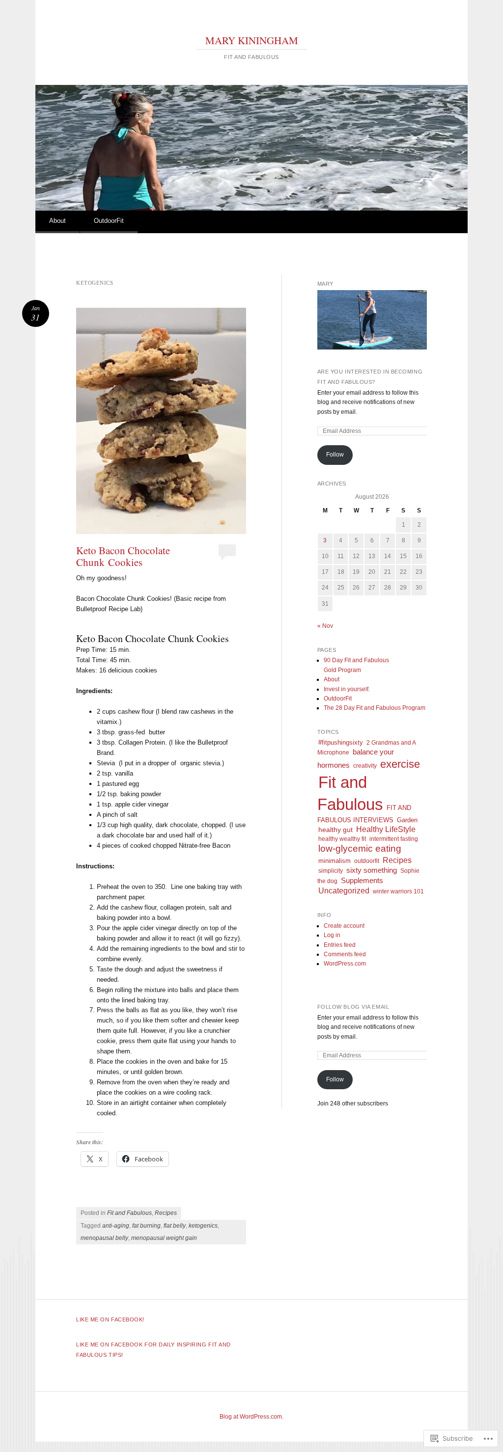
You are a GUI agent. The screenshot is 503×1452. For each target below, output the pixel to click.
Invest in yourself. (347, 689)
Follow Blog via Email (353, 1007)
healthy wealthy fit (342, 838)
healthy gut (335, 830)
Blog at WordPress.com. (251, 1416)
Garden (407, 820)
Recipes (166, 1213)
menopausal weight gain (164, 1238)
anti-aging (115, 1225)
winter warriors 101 (398, 891)
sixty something (371, 870)
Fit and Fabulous (129, 1213)
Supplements (362, 880)
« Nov (325, 625)
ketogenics (203, 1225)
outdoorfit (366, 861)
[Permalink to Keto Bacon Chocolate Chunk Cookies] (161, 421)
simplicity (330, 870)
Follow (335, 454)
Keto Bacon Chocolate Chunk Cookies (123, 556)
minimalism (334, 860)
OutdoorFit (109, 220)
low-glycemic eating (359, 848)
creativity (365, 765)
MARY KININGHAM (251, 40)
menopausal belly (104, 1238)
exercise (400, 764)
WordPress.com (345, 963)
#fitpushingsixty (340, 742)
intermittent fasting (393, 838)
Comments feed (345, 954)
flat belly (175, 1225)
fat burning (146, 1225)
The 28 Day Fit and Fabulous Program (374, 707)
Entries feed (340, 944)
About (57, 220)
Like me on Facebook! (110, 1319)
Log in (332, 935)
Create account (344, 925)
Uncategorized (343, 891)
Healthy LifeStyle (386, 829)
